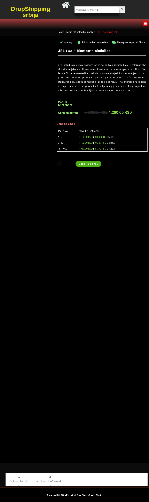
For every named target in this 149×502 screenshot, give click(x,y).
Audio (69, 32)
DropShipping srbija (30, 12)
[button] (145, 23)
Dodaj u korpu (88, 163)
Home (60, 32)
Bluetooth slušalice (84, 32)
